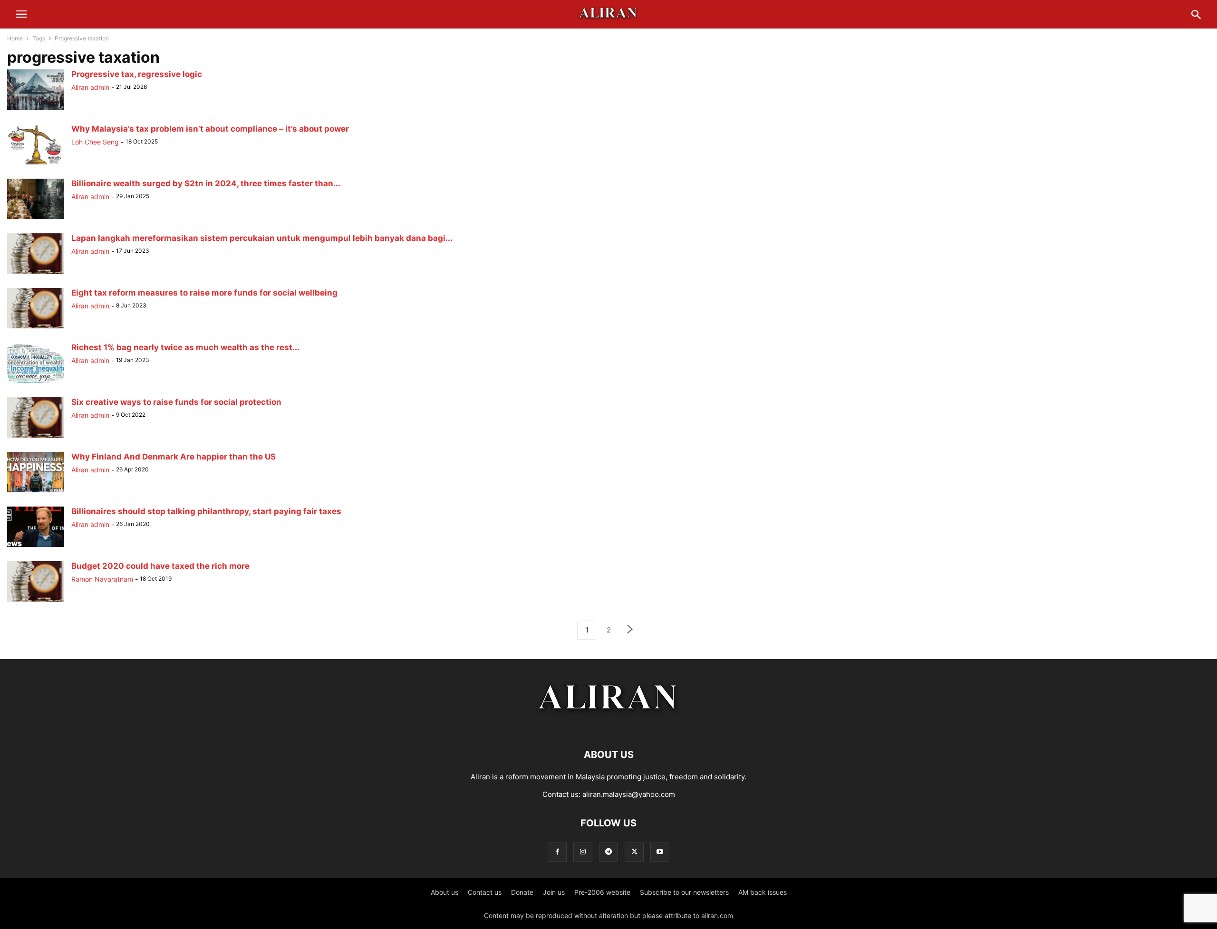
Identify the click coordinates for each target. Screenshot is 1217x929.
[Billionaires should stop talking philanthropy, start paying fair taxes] (35, 547)
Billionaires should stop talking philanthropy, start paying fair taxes (206, 511)
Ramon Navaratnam (102, 579)
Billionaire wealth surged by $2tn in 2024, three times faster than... (205, 183)
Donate (522, 892)
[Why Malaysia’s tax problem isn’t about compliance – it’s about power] (35, 164)
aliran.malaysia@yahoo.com (628, 794)
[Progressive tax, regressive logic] (35, 109)
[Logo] (608, 725)
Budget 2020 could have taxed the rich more (160, 566)
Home (15, 38)
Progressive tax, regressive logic (136, 74)
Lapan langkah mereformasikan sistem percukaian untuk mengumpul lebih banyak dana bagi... (262, 238)
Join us (554, 892)
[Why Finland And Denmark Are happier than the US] (35, 492)
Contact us (485, 892)
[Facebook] (557, 851)
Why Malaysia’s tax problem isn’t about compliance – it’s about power (210, 129)
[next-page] (630, 630)
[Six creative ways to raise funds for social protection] (35, 437)
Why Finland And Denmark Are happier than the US (173, 456)
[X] (634, 851)
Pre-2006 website (602, 892)
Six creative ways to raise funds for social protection (176, 402)
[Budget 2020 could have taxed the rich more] (35, 601)
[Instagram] (582, 851)
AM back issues (762, 892)
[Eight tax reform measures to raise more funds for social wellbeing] (35, 328)
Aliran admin (90, 87)
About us (444, 892)
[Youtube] (659, 851)
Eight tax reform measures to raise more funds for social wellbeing (204, 292)
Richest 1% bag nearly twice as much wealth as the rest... (185, 347)
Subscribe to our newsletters (684, 892)
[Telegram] (608, 851)
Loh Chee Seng (95, 142)
